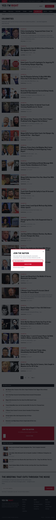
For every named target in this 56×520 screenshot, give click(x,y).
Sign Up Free (28, 264)
